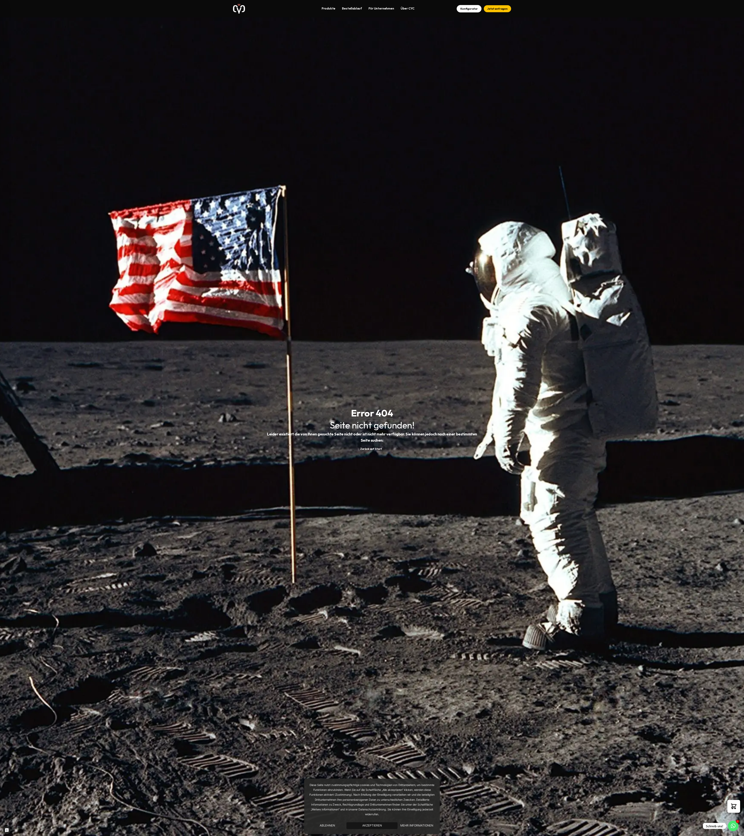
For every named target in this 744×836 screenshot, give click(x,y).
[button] (733, 806)
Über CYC (407, 8)
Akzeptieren (372, 825)
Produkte (328, 8)
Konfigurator (469, 8)
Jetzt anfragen (497, 8)
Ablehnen (327, 825)
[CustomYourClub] (239, 8)
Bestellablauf (352, 8)
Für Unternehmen (381, 8)
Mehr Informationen (416, 825)
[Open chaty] (733, 826)
